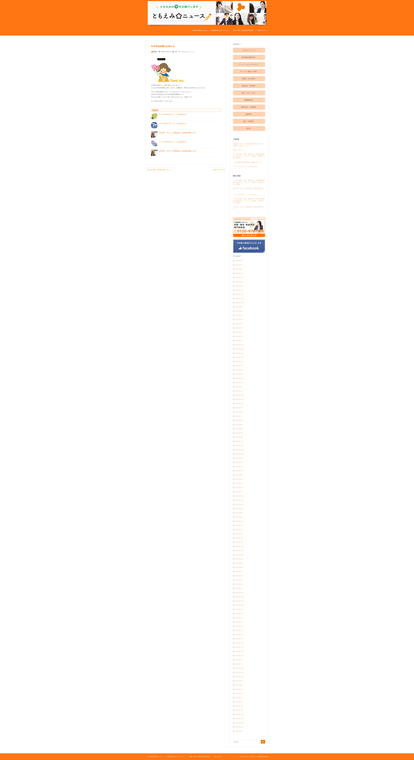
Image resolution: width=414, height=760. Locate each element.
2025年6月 (239, 319)
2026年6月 (239, 269)
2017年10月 (239, 676)
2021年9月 (239, 508)
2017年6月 (239, 689)
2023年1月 (239, 441)
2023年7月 (239, 416)
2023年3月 (239, 433)
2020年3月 (239, 584)
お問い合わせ (261, 30)
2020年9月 (239, 559)
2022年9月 (239, 458)
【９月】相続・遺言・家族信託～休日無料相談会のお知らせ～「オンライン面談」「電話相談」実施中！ (249, 182)
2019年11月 (239, 601)
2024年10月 (239, 353)
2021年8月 (239, 513)
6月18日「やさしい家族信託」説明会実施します (178, 151)
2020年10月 (239, 555)
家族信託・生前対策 (248, 86)
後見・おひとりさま (248, 93)
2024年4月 (239, 378)
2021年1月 (239, 542)
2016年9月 (239, 727)
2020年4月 (239, 580)
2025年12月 (239, 294)
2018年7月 (239, 664)
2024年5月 (239, 374)
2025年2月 (239, 336)
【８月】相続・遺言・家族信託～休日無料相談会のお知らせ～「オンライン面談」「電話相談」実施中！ (249, 200)
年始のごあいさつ (218, 170)
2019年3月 (239, 634)
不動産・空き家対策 (248, 78)
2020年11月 (239, 550)
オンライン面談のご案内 (248, 71)
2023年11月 (239, 399)
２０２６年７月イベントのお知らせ (172, 123)
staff (175, 51)
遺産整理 (248, 114)
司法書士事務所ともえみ (200, 30)
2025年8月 (239, 311)
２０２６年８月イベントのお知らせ (172, 114)
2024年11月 (239, 349)
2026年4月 (239, 277)
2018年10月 (239, 655)
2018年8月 (239, 660)
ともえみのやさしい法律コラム (248, 756)
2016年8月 (239, 731)
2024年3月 (239, 382)
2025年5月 (239, 324)
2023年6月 (239, 420)
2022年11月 (239, 450)
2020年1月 (239, 592)
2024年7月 (239, 366)
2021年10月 (239, 504)
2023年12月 (239, 395)
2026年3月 (239, 282)
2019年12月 (239, 597)
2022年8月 (239, 462)
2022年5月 (239, 475)
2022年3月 (239, 483)
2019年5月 (239, 626)
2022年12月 (239, 445)
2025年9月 (239, 307)
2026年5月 (239, 273)
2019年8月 (239, 613)
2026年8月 (239, 261)
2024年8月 (239, 361)
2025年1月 (239, 340)
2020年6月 (239, 571)
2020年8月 (239, 563)
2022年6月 (239, 471)
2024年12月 (239, 345)
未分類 (248, 128)
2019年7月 (239, 618)
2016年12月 (239, 714)
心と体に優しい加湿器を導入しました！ (160, 170)
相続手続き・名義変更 (248, 107)
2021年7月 (239, 517)
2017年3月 (239, 702)
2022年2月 (239, 487)
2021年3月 (239, 534)
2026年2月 (239, 286)
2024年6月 (239, 370)
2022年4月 (239, 479)
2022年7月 (239, 466)
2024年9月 (239, 357)
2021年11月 (239, 500)
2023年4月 (239, 429)
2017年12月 (239, 668)
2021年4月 (239, 529)
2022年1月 (239, 492)
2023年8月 (239, 412)
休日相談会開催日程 (248, 57)
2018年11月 (239, 651)
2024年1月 (239, 391)
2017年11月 (239, 672)
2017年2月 (239, 706)
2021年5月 (239, 525)
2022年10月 (239, 454)
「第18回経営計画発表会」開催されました (247, 162)
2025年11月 (239, 298)
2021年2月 (239, 538)
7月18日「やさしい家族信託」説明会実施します (178, 133)
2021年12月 (239, 496)
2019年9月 (239, 609)
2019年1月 (239, 643)
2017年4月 (239, 697)
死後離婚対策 (248, 100)
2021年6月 (239, 521)
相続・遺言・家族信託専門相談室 (243, 30)
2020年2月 (239, 588)
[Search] (263, 742)
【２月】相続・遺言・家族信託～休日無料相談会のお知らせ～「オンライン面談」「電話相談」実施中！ (249, 156)
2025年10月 (239, 303)
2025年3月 (239, 332)
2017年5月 (239, 693)
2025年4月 (239, 328)
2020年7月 (239, 567)
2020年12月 (239, 546)
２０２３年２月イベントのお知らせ (245, 166)
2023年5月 (239, 424)
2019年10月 (239, 605)
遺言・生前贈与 (248, 121)
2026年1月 (239, 290)
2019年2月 (239, 639)
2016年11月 (239, 719)
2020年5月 (239, 576)
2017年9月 (239, 681)
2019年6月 (239, 622)
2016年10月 (239, 723)
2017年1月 (239, 710)
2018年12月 (239, 647)
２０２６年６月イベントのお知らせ (172, 142)
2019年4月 (239, 630)
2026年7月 (239, 265)
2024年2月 (239, 387)
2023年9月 (239, 408)
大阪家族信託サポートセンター (220, 30)
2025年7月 (239, 315)
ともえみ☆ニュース (187, 51)
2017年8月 (239, 685)
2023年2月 (239, 437)
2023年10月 (239, 403)
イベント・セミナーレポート (248, 64)
